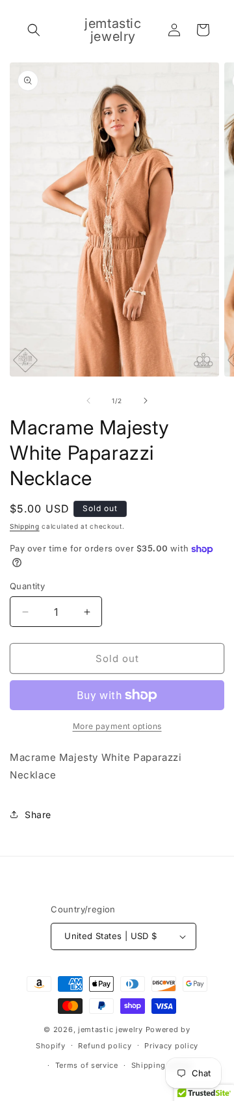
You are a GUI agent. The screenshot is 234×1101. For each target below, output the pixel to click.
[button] (34, 30)
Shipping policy (161, 1065)
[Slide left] (88, 400)
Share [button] (38, 814)
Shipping (25, 526)
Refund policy (104, 1045)
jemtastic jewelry (110, 1029)
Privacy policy (171, 1045)
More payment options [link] (117, 726)
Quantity (27, 586)
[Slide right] (145, 400)
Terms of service (86, 1065)
